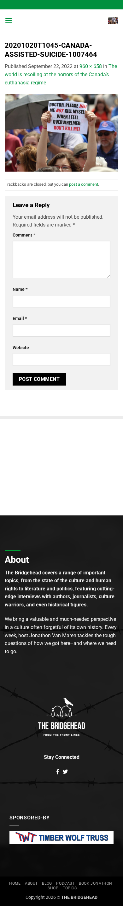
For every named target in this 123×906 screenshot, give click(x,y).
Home (14, 883)
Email (20, 318)
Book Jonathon (95, 883)
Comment (24, 235)
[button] (8, 20)
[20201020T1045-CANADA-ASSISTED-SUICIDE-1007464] (61, 133)
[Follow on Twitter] (65, 772)
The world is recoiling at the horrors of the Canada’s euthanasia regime (61, 74)
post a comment (83, 184)
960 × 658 (90, 66)
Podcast (65, 883)
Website (21, 347)
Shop (53, 888)
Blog (47, 883)
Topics (70, 888)
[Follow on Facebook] (57, 772)
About (31, 883)
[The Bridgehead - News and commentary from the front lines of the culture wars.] (60, 20)
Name (20, 289)
